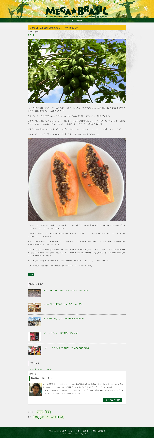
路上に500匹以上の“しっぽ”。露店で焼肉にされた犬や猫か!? (66, 290)
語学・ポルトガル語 (48, 417)
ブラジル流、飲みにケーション (39, 369)
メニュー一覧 (77, 20)
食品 (61, 417)
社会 (47, 412)
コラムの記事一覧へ (112, 399)
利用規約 (93, 431)
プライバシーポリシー (72, 431)
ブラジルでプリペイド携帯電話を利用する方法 (61, 333)
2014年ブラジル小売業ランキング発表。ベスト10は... (63, 304)
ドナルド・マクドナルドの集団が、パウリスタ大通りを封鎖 (66, 348)
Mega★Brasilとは (56, 431)
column (40, 412)
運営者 (85, 431)
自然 (36, 417)
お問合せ (101, 431)
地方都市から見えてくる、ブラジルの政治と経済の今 (63, 318)
